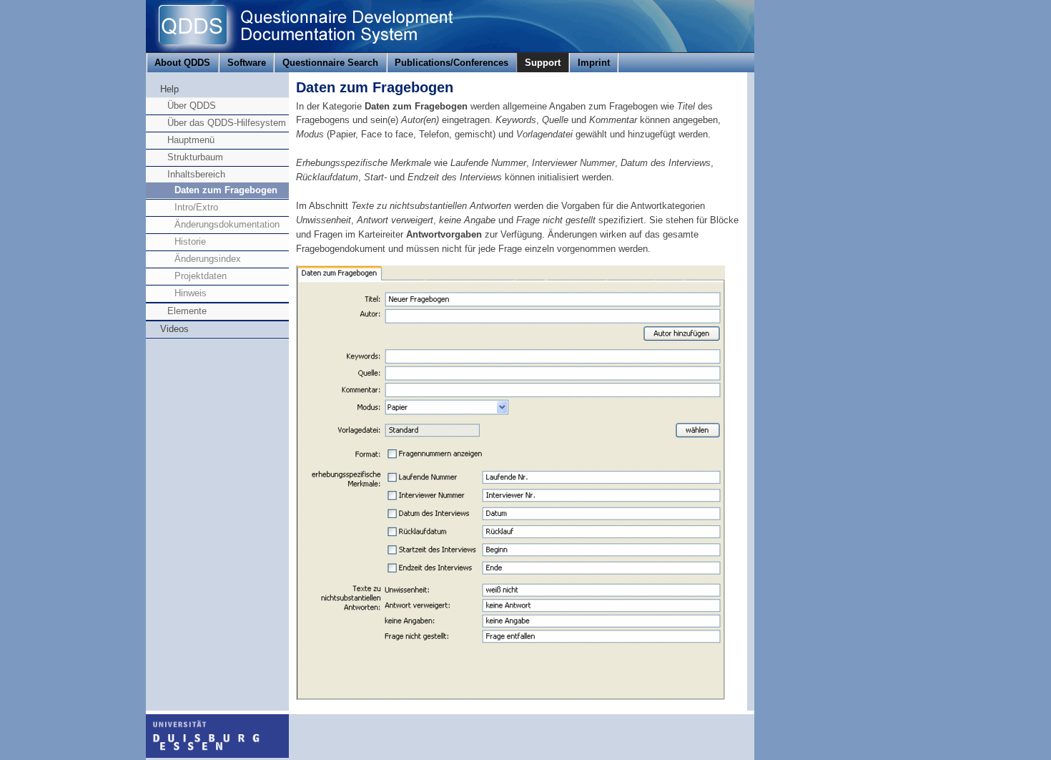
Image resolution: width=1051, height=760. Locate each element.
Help (169, 89)
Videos (174, 328)
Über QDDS (191, 105)
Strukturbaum (195, 157)
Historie (190, 241)
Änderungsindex (207, 258)
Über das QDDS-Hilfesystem (226, 122)
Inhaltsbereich (196, 174)
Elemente (187, 311)
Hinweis (190, 293)
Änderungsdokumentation (227, 224)
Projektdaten (200, 276)
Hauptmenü (190, 140)
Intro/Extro (196, 207)
